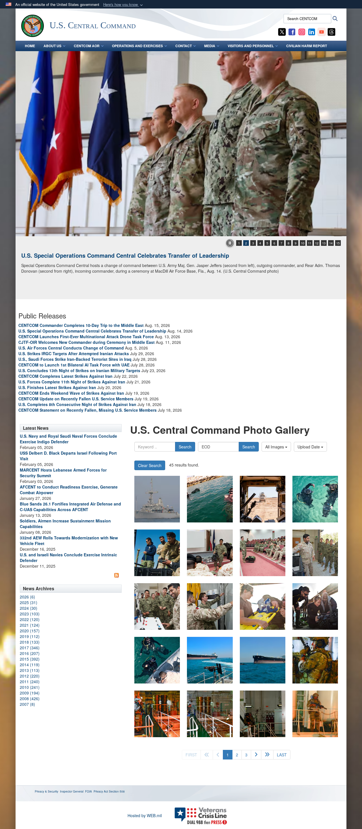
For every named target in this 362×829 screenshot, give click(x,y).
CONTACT (183, 45)
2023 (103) (30, 614)
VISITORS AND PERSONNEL (251, 45)
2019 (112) (30, 636)
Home (30, 45)
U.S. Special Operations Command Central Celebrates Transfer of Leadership (125, 255)
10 (302, 243)
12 (316, 243)
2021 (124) (30, 625)
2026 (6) (27, 597)
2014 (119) (30, 664)
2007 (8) (27, 704)
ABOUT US (52, 45)
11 (309, 243)
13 (324, 243)
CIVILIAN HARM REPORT (306, 45)
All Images (275, 447)
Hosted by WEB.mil (145, 815)
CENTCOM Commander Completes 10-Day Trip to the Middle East (81, 325)
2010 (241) (30, 687)
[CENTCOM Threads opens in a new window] (331, 31)
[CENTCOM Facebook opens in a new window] (291, 31)
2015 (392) (30, 659)
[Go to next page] (256, 754)
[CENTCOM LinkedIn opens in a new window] (311, 31)
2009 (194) (30, 693)
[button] (123, 5)
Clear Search (149, 465)
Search (185, 447)
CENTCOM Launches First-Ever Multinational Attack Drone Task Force (86, 336)
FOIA (88, 791)
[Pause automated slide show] (230, 243)
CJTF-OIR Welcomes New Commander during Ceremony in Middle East (86, 342)
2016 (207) (30, 653)
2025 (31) (28, 602)
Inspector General (71, 791)
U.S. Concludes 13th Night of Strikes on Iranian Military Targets (79, 370)
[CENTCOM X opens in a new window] (281, 31)
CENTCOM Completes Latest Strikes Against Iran (65, 376)
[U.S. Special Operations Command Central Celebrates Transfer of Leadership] (181, 143)
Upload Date (309, 447)
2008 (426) (30, 698)
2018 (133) (30, 642)
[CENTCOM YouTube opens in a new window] (321, 31)
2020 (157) (30, 630)
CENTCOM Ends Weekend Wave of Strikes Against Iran (71, 393)
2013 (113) (30, 670)
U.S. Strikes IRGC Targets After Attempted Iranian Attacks (73, 353)
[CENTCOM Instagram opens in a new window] (301, 31)
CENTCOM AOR (87, 45)
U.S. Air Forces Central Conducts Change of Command (71, 348)
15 (338, 243)
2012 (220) (30, 676)
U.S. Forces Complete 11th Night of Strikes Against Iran (71, 382)
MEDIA (209, 45)
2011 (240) (30, 681)
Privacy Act (101, 791)
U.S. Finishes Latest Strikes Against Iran (57, 387)
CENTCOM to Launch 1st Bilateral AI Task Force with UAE (74, 365)
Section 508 (117, 791)
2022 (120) (30, 619)
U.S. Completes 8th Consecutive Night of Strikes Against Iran (77, 404)
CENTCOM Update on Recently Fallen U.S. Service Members (75, 399)
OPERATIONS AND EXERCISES (137, 45)
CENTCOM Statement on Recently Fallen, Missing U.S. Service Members (87, 410)
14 (331, 243)
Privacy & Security (46, 791)
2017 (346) (30, 647)
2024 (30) (28, 608)
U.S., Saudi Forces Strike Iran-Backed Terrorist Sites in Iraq (75, 359)
